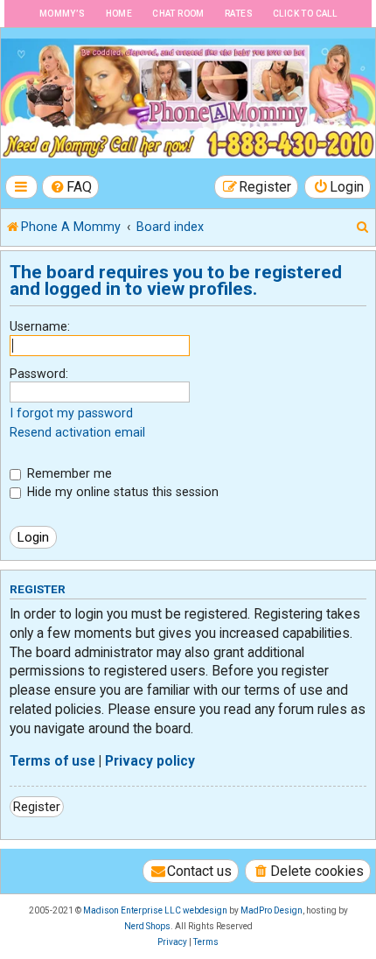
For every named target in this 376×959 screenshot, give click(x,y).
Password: (39, 374)
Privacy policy (150, 761)
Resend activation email (77, 432)
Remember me (68, 473)
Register (36, 807)
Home (119, 13)
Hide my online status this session (121, 492)
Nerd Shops (147, 926)
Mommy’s (62, 13)
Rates (239, 13)
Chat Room (178, 13)
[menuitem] (71, 187)
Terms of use (52, 761)
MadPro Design (271, 910)
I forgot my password (71, 413)
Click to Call (305, 13)
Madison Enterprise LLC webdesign (155, 910)
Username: (40, 326)
